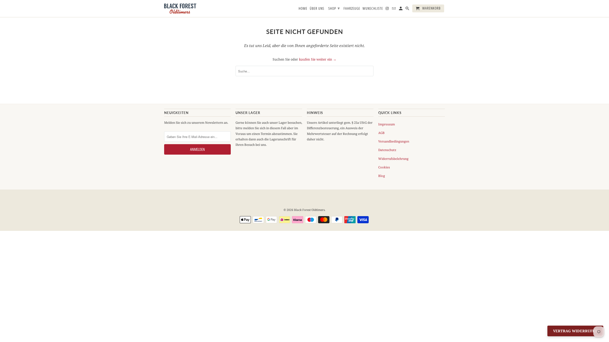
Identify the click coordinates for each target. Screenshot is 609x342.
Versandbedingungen (393, 141)
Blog (381, 176)
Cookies (384, 167)
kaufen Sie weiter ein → (317, 59)
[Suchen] (408, 9)
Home (303, 8)
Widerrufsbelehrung (393, 159)
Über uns (317, 8)
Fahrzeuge (352, 8)
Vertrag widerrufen (575, 330)
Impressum (386, 124)
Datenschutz (387, 150)
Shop (334, 8)
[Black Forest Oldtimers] (180, 9)
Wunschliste (373, 8)
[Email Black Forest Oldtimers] (394, 9)
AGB (381, 133)
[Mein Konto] (401, 9)
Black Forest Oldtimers (309, 210)
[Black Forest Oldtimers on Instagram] (387, 9)
